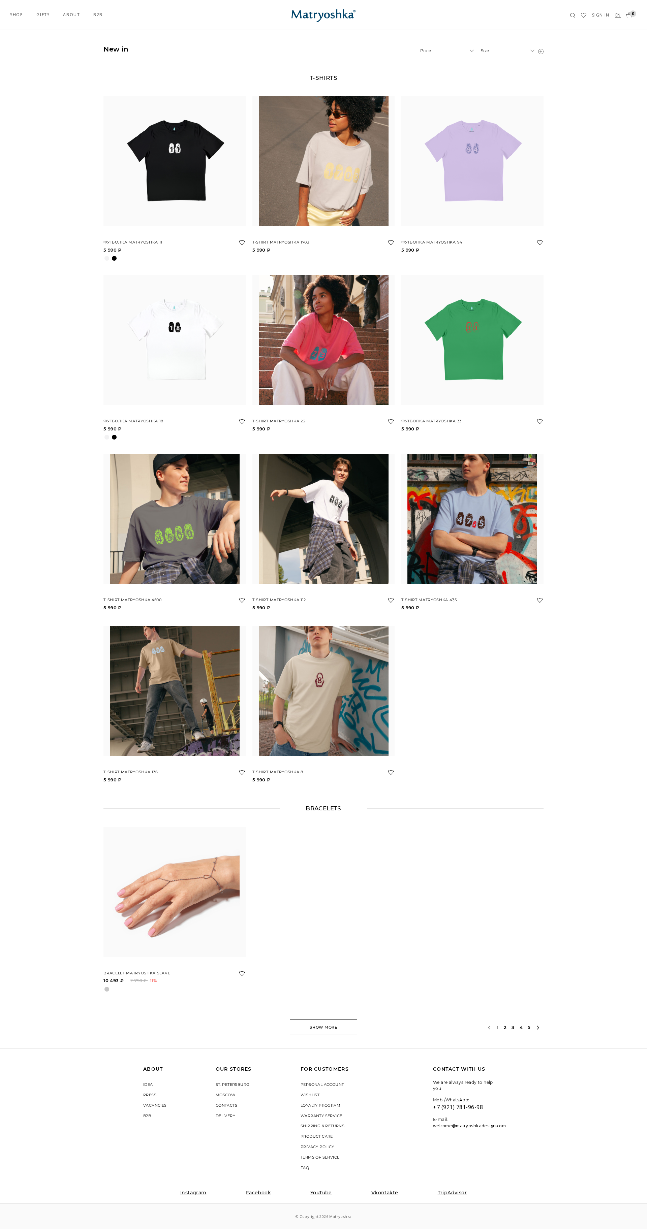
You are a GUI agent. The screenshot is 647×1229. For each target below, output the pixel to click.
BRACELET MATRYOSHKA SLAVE (136, 973)
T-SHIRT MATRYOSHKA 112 (279, 599)
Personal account (322, 1084)
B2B (98, 15)
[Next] (538, 1027)
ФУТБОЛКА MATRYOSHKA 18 (133, 421)
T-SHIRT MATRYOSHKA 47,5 (429, 599)
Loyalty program (320, 1105)
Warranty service (321, 1115)
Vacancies (155, 1105)
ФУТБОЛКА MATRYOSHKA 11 (132, 242)
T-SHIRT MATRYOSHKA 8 (277, 772)
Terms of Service (320, 1157)
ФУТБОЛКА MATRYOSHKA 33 (431, 421)
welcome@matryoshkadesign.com (469, 1126)
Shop (16, 15)
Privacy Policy (317, 1146)
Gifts (43, 15)
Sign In (601, 15)
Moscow (225, 1095)
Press (149, 1095)
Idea (148, 1084)
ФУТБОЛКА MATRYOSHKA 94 (431, 242)
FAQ (305, 1167)
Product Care (317, 1136)
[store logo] (323, 15)
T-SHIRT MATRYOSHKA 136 (130, 772)
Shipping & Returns (322, 1126)
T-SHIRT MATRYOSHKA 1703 (280, 242)
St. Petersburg (233, 1084)
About (71, 15)
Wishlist (310, 1095)
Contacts (226, 1105)
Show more (323, 1027)
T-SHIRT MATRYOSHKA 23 (278, 421)
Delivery (225, 1115)
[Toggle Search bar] (572, 15)
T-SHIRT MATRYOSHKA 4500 (132, 599)
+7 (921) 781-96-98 (458, 1107)
